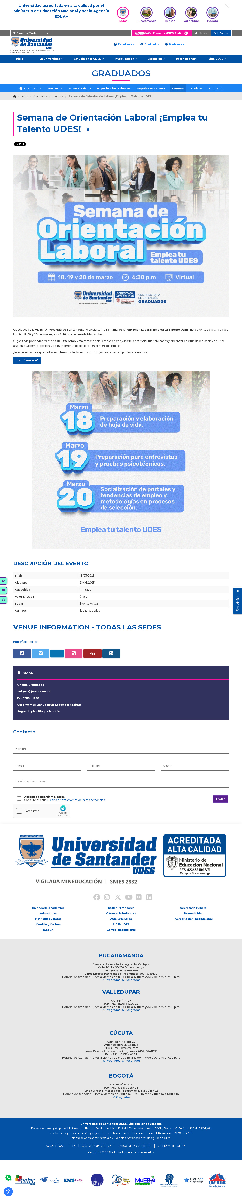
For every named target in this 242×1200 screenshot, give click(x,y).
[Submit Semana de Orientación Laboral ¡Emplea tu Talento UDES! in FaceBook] (22, 653)
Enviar (220, 799)
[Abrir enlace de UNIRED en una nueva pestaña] (97, 1180)
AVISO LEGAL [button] (55, 1145)
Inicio (19, 58)
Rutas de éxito (80, 88)
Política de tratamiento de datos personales (76, 800)
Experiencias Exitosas (113, 88)
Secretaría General (193, 908)
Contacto (216, 88)
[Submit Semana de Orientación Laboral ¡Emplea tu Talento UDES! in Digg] (92, 653)
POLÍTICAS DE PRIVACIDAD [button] (91, 1145)
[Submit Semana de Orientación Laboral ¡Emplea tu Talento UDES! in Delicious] (73, 653)
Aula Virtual (221, 33)
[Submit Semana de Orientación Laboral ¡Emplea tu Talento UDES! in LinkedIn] (57, 653)
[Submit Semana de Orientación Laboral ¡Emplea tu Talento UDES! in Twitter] (40, 653)
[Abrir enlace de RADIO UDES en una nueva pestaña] (73, 1180)
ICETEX (48, 930)
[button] (8, 1191)
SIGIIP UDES (121, 924)
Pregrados (113, 980)
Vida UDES (215, 58)
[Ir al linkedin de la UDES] (147, 898)
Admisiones (48, 913)
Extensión (155, 58)
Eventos (177, 88)
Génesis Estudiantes (121, 913)
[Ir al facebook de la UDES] (94, 898)
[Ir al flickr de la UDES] (137, 898)
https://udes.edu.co (25, 641)
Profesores (176, 44)
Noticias (196, 88)
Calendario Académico (48, 908)
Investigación (124, 58)
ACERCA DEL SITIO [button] (171, 1145)
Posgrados (132, 980)
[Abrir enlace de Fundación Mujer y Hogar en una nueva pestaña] (121, 1180)
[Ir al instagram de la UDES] (105, 898)
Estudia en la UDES (87, 58)
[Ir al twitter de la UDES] (116, 898)
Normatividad (193, 913)
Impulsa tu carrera (151, 88)
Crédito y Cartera (48, 924)
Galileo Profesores (121, 908)
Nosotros (55, 88)
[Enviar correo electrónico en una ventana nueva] (149, 1138)
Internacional (185, 58)
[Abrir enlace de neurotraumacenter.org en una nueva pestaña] (169, 1180)
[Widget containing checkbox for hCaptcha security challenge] (41, 811)
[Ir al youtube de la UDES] (126, 898)
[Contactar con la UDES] (8, 1177)
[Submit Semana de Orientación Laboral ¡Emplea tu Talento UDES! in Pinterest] (111, 653)
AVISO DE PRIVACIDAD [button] (135, 1145)
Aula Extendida (121, 919)
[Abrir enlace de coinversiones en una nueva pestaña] (217, 1180)
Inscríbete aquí (27, 360)
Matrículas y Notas (48, 919)
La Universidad (49, 58)
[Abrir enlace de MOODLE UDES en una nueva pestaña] (49, 1180)
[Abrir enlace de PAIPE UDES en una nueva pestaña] (25, 1180)
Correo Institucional (121, 930)
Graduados (151, 44)
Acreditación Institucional (194, 919)
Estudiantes (125, 44)
